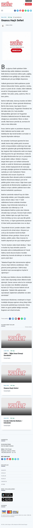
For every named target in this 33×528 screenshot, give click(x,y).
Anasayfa (3, 470)
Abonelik (3, 478)
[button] (2, 10)
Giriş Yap (28, 4)
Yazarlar (3, 475)
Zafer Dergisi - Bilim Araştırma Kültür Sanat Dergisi (16, 524)
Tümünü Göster (28, 327)
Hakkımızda (4, 481)
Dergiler (3, 473)
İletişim (3, 484)
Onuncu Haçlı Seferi (11, 388)
